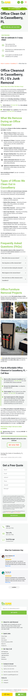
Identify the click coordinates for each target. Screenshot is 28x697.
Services (3, 638)
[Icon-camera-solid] (22, 2)
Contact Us (3, 645)
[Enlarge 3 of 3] (25, 321)
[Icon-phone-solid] (18, 2)
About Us (3, 643)
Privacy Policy (8, 512)
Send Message (10, 539)
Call (8, 694)
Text (22, 694)
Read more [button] (7, 566)
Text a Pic (9, 532)
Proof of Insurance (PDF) (7, 641)
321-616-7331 (14, 105)
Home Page (4, 636)
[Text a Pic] (3, 533)
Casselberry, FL (14, 63)
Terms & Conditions (17, 512)
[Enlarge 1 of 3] (11, 303)
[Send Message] (3, 540)
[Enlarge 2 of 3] (25, 303)
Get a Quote (4, 640)
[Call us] (3, 527)
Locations (7, 63)
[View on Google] (3, 556)
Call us (8, 526)
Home (2, 63)
